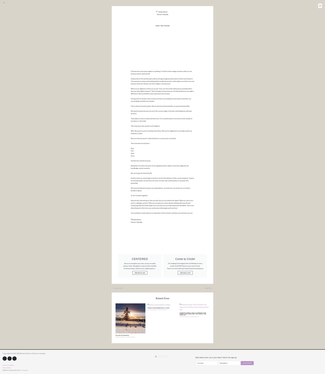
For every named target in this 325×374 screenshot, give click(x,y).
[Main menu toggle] (320, 5)
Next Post (209, 288)
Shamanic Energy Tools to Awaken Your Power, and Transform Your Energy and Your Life (193, 314)
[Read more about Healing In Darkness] (130, 318)
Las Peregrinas (24, 370)
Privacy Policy (7, 368)
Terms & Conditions (8, 365)
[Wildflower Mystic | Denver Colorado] (7, 6)
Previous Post (117, 288)
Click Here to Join (140, 273)
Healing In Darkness (122, 335)
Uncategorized (120, 337)
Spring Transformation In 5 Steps (159, 308)
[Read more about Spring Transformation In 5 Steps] (159, 305)
